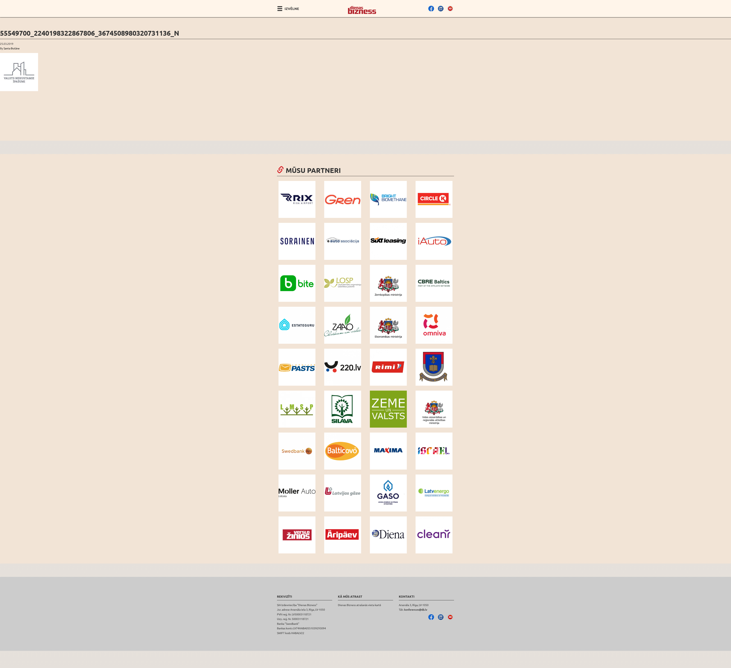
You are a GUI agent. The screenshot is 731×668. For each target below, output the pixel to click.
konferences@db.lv (415, 609)
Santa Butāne (12, 48)
